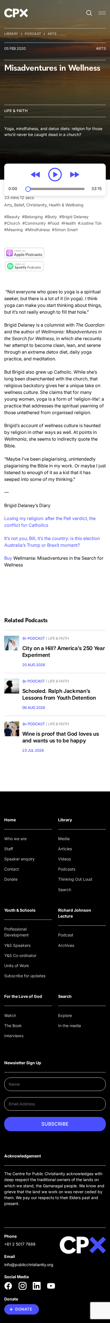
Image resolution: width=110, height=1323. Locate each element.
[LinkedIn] (37, 1286)
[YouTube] (51, 1286)
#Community (34, 223)
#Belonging (32, 216)
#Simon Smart (65, 229)
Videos (64, 858)
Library (11, 34)
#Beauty (12, 216)
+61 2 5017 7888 (20, 1244)
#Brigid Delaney (74, 216)
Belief (19, 204)
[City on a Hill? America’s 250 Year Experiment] (11, 643)
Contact (11, 869)
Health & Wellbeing (66, 204)
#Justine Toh (90, 223)
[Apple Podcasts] (24, 253)
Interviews (13, 1035)
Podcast (33, 34)
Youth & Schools (20, 910)
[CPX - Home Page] (16, 12)
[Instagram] (23, 1286)
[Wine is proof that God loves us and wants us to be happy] (11, 728)
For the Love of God (23, 996)
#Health (68, 223)
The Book (13, 1025)
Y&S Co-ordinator (20, 955)
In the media (69, 1025)
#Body (51, 216)
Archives (66, 945)
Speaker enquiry (19, 858)
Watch (10, 1015)
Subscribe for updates (24, 975)
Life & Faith (16, 110)
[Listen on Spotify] (24, 266)
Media (64, 838)
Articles (65, 848)
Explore (65, 1015)
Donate (10, 879)
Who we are (15, 838)
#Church (12, 223)
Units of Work (16, 965)
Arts (52, 34)
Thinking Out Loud (75, 879)
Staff (8, 848)
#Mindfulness (37, 229)
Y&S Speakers (17, 945)
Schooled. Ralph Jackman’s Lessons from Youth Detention (59, 694)
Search (64, 889)
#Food (53, 223)
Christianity (36, 204)
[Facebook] (8, 1286)
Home (10, 819)
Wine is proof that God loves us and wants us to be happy (60, 737)
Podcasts (66, 869)
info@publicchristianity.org (28, 1264)
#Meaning (13, 229)
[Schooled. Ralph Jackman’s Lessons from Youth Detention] (11, 686)
